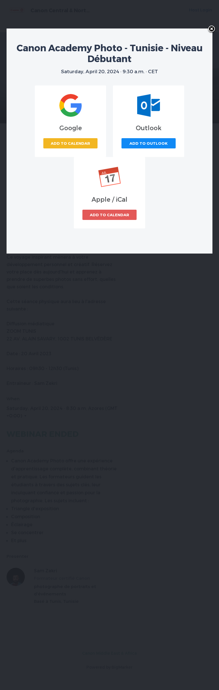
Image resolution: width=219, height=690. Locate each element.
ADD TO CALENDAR (70, 143)
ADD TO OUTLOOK (148, 143)
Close (211, 29)
